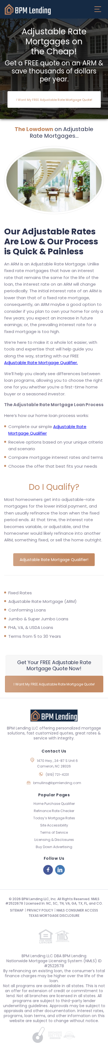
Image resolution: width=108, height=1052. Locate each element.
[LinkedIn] (60, 870)
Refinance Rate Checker (54, 810)
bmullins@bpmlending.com (57, 782)
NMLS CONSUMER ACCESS (77, 910)
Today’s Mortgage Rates (54, 818)
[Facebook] (48, 870)
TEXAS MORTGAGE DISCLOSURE (54, 915)
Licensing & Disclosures (54, 839)
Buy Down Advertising (54, 846)
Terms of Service (54, 832)
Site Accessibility (54, 825)
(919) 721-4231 (57, 774)
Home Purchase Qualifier (54, 803)
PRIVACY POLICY (40, 910)
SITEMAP (17, 910)
